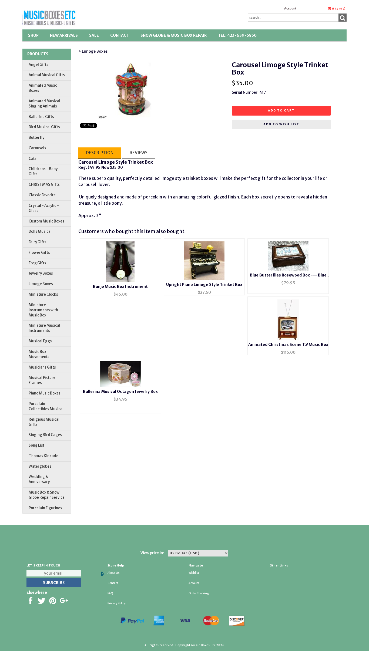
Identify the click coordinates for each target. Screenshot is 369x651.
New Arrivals (64, 35)
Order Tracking (199, 593)
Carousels (37, 148)
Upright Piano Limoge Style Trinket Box (204, 284)
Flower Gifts (39, 252)
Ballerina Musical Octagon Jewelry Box (120, 391)
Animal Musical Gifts (47, 75)
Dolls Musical (40, 231)
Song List (36, 445)
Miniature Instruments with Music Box (43, 310)
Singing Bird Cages (45, 435)
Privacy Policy (117, 603)
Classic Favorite (42, 195)
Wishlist (194, 573)
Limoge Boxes (41, 284)
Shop (33, 35)
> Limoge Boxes (93, 51)
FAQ (110, 593)
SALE (94, 35)
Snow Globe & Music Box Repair (173, 35)
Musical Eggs (40, 341)
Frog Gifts (37, 263)
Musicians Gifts (42, 367)
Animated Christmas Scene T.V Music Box (288, 344)
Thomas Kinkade (43, 456)
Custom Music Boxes (46, 221)
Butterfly (36, 137)
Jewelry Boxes (41, 273)
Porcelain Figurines (45, 508)
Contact (119, 35)
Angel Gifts (38, 64)
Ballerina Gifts (41, 116)
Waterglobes (40, 466)
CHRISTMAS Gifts (44, 184)
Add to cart (281, 110)
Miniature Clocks (43, 294)
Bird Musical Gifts (44, 127)
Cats (32, 158)
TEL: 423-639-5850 (237, 35)
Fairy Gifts (37, 242)
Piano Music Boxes (45, 393)
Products (37, 54)
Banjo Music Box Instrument (120, 286)
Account (290, 8)
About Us (113, 573)
